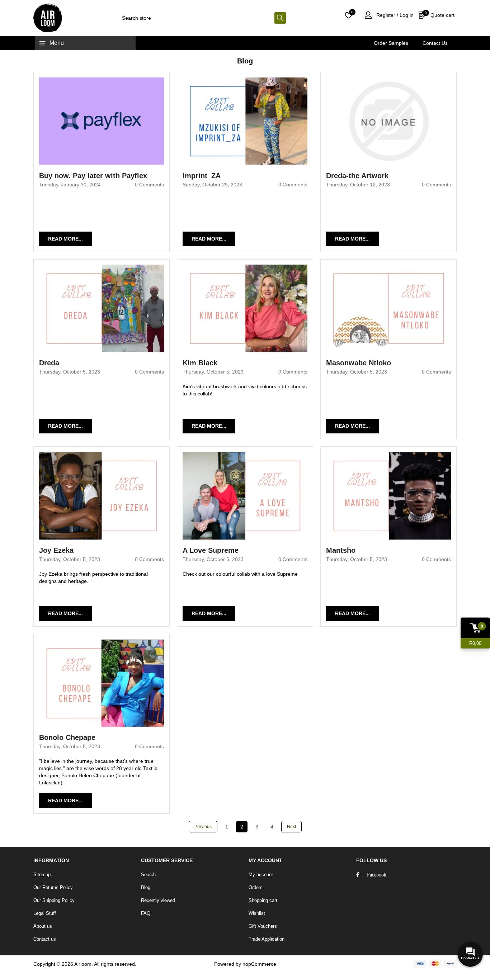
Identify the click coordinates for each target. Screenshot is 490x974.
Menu (57, 43)
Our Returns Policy (53, 887)
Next (291, 826)
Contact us (44, 939)
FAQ (145, 913)
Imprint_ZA (202, 175)
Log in (406, 15)
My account (261, 874)
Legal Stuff (44, 913)
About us (42, 926)
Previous (203, 826)
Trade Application (266, 939)
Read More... (65, 239)
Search (280, 18)
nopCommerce (259, 964)
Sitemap (42, 874)
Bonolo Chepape (67, 737)
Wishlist (257, 913)
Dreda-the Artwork (357, 175)
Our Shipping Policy (54, 900)
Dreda (49, 362)
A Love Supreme (211, 550)
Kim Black (200, 362)
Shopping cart (263, 900)
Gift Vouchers (263, 926)
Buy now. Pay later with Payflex (93, 175)
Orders (256, 887)
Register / (387, 15)
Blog (145, 887)
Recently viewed (158, 900)
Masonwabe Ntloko (358, 362)
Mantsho (340, 550)
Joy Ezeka (56, 550)
